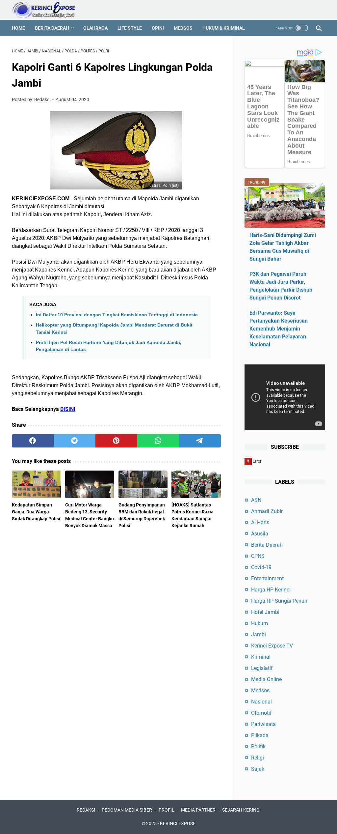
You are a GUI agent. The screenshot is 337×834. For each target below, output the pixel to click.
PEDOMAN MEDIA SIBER (127, 810)
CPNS (258, 556)
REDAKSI (86, 810)
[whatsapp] (158, 440)
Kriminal (261, 657)
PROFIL (166, 810)
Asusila (259, 534)
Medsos (183, 28)
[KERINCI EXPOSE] (48, 10)
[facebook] (33, 440)
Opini (158, 28)
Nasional (261, 702)
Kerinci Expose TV (272, 646)
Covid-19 (261, 567)
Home (18, 28)
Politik (258, 746)
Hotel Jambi (265, 612)
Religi (257, 758)
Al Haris (260, 522)
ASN (256, 500)
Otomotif (261, 713)
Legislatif (262, 668)
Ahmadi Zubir (267, 511)
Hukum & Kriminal (223, 28)
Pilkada (260, 735)
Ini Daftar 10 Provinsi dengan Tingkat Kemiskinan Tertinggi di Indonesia (117, 314)
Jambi (258, 634)
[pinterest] (116, 440)
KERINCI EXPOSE (177, 823)
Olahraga (95, 28)
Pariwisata (263, 724)
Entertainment (267, 578)
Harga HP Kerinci (271, 590)
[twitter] (74, 440)
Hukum (259, 623)
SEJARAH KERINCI (241, 810)
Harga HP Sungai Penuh (279, 601)
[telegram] (200, 440)
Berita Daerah (52, 28)
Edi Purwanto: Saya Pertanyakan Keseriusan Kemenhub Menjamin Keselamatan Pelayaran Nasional (278, 329)
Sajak (257, 769)
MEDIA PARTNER (198, 810)
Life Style (129, 28)
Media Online (266, 679)
